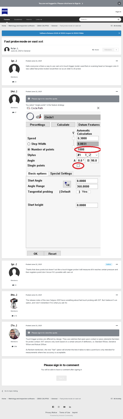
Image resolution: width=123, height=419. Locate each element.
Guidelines (18, 19)
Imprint (74, 412)
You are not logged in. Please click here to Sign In (59, 3)
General (27, 51)
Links (38, 19)
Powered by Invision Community (61, 415)
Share (96, 50)
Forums (7, 19)
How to (29, 19)
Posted (34, 61)
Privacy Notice (51, 412)
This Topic (109, 19)
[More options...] (116, 61)
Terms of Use (64, 412)
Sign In (118, 12)
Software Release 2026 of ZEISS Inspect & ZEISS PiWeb (61, 33)
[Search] (118, 19)
